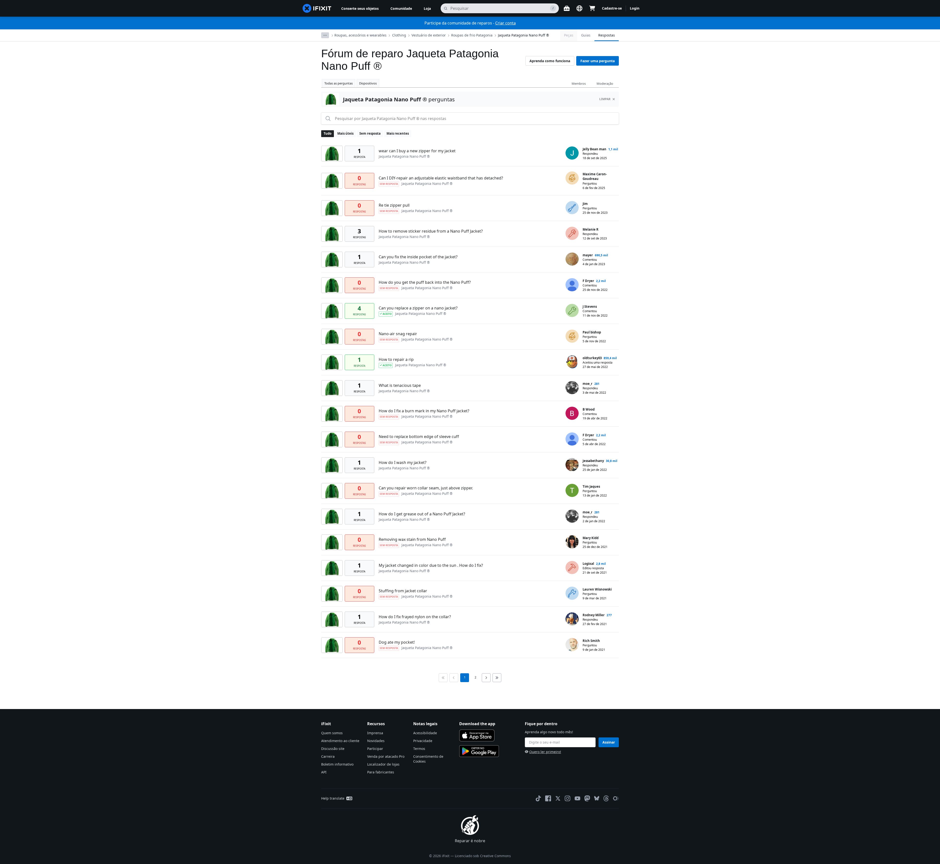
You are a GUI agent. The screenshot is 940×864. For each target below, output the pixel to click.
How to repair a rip (396, 359)
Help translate (332, 798)
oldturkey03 (592, 358)
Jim (585, 203)
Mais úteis (345, 133)
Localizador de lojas (383, 764)
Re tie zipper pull (394, 205)
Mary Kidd (591, 538)
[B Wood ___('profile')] (572, 413)
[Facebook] (548, 798)
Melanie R (591, 229)
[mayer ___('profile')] (572, 259)
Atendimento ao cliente (340, 740)
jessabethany (593, 461)
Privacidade (422, 740)
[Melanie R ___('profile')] (572, 233)
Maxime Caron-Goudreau (595, 176)
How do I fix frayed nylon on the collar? (415, 616)
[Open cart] (592, 8)
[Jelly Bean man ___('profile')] (572, 153)
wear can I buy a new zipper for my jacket (417, 151)
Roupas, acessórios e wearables (360, 35)
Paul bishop (592, 332)
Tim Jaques (591, 486)
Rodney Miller (594, 615)
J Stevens (590, 306)
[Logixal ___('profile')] (572, 567)
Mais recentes (398, 133)
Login (634, 8)
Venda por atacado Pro (385, 756)
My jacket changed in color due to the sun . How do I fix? (431, 565)
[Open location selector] (579, 8)
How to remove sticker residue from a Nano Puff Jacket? (431, 231)
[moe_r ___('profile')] (572, 387)
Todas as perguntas (338, 83)
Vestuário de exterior (428, 35)
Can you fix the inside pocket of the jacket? (418, 257)
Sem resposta (370, 133)
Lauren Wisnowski (597, 589)
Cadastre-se (612, 8)
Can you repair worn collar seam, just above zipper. (426, 488)
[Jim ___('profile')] (572, 207)
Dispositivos (368, 83)
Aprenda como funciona (549, 61)
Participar (375, 748)
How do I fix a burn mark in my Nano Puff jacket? (424, 411)
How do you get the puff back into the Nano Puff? (425, 282)
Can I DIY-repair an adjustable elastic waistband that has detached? (441, 178)
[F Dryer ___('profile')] (572, 284)
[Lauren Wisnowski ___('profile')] (572, 593)
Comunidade (401, 8)
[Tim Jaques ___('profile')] (572, 490)
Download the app (477, 723)
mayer (588, 255)
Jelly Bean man (594, 149)
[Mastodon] (587, 798)
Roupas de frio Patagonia (472, 35)
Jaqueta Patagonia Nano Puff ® (523, 35)
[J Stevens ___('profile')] (572, 310)
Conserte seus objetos (360, 8)
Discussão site (332, 748)
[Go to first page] (443, 677)
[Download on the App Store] (476, 735)
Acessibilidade (425, 733)
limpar (605, 99)
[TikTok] (538, 798)
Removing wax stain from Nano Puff (412, 539)
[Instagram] (568, 798)
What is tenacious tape (400, 385)
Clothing (399, 35)
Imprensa (375, 733)
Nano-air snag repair (398, 333)
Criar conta (505, 23)
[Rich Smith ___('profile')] (572, 644)
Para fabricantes (380, 772)
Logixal (588, 563)
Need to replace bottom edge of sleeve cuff (419, 436)
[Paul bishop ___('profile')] (572, 336)
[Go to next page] (486, 677)
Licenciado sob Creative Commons (483, 855)
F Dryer (588, 281)
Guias (585, 35)
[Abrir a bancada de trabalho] (567, 8)
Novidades (376, 740)
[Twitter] (558, 798)
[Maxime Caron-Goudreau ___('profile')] (572, 178)
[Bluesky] (596, 798)
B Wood (589, 409)
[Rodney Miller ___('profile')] (572, 619)
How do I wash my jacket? (402, 462)
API (324, 772)
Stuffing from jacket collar (403, 590)
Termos (419, 748)
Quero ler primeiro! (545, 751)
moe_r (587, 383)
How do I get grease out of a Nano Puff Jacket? (422, 514)
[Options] (325, 35)
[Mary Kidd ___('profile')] (572, 541)
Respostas (606, 35)
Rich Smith (591, 641)
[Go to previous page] (453, 677)
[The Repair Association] (616, 798)
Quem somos (332, 733)
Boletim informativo (337, 764)
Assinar (608, 742)
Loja (427, 8)
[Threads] (606, 798)
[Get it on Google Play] (479, 751)
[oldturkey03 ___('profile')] (572, 361)
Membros (579, 83)
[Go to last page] (497, 677)
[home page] (317, 8)
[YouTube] (577, 798)
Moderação (605, 83)
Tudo (327, 133)
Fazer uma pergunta (597, 61)
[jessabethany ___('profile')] (572, 464)
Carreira (328, 756)
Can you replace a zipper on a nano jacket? (418, 308)
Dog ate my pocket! (397, 642)
